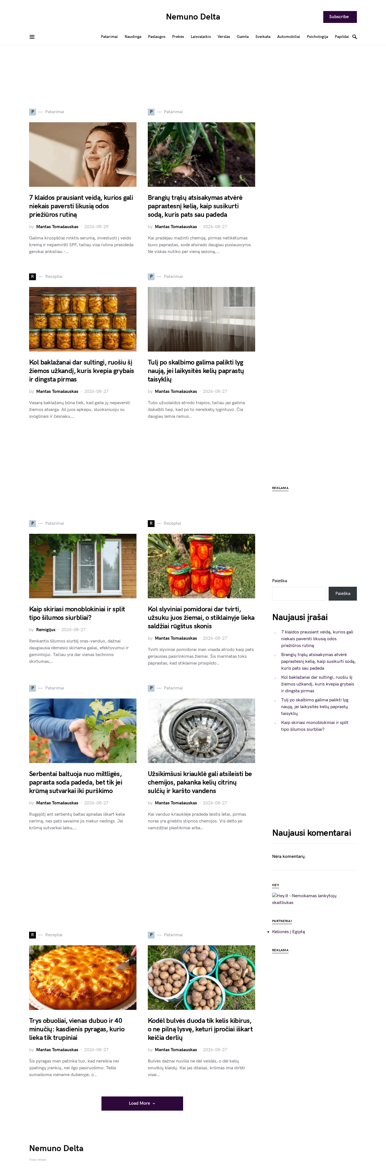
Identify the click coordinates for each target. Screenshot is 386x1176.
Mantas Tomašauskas (57, 227)
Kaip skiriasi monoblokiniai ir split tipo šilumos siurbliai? (77, 613)
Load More (139, 1103)
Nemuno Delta (193, 17)
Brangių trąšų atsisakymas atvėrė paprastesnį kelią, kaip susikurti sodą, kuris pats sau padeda (195, 206)
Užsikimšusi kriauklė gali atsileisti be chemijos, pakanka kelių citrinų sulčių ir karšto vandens (200, 782)
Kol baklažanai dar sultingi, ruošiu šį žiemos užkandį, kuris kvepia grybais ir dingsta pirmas (81, 371)
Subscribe (339, 17)
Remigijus (45, 630)
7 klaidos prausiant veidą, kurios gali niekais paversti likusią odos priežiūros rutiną (81, 206)
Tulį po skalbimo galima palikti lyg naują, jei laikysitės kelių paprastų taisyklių (196, 371)
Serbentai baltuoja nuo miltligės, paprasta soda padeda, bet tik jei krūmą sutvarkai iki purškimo (75, 782)
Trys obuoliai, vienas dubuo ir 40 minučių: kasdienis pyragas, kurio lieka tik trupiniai (76, 1029)
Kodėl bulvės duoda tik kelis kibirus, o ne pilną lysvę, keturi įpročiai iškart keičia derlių (200, 1029)
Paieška (279, 581)
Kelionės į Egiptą (288, 932)
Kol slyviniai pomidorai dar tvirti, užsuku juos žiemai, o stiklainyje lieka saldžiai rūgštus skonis (201, 617)
